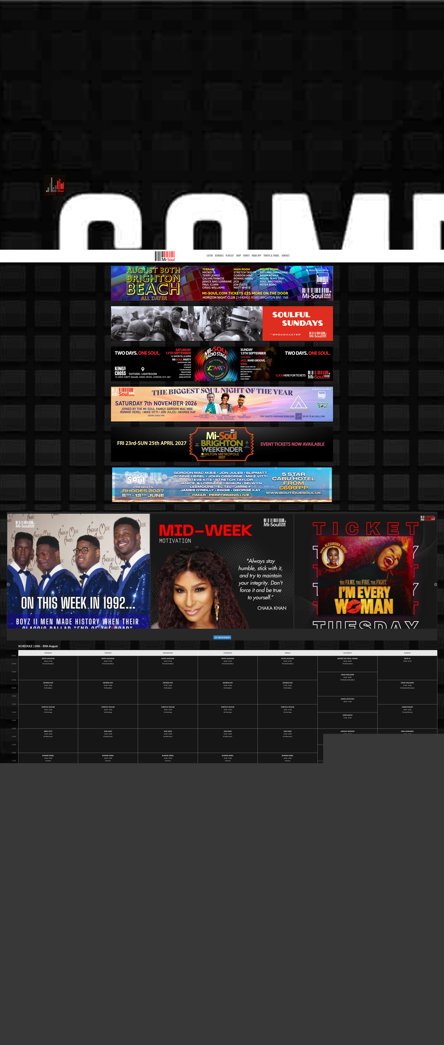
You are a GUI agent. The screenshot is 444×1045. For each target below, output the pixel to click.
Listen (210, 255)
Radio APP (256, 255)
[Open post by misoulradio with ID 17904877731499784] (78, 585)
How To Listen (233, 1028)
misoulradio (77, 517)
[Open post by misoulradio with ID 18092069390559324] (365, 585)
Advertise (201, 1027)
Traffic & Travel (271, 255)
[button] (8, 584)
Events (246, 255)
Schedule (219, 255)
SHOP (238, 255)
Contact (286, 255)
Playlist (230, 255)
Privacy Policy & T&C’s (212, 1030)
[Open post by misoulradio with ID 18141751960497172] (222, 585)
